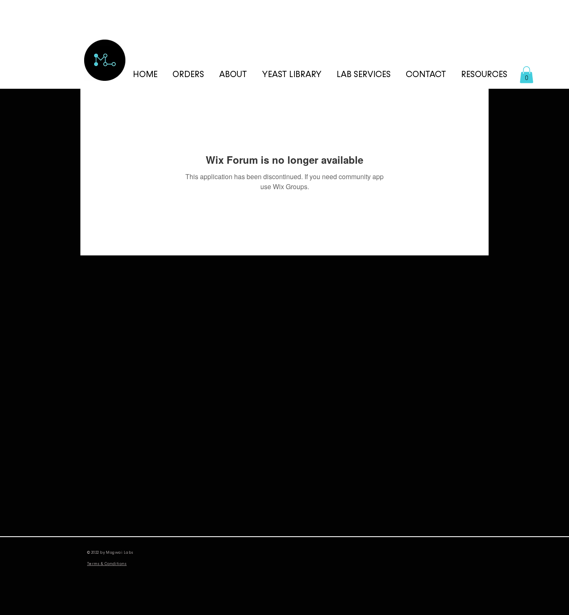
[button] (484, 75)
